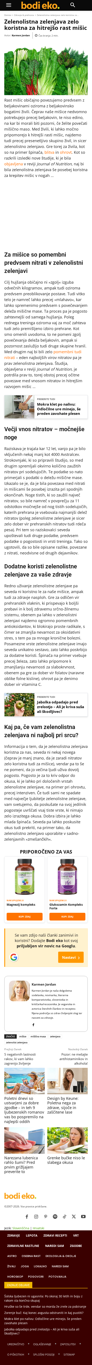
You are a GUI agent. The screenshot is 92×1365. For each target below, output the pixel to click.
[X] (73, 1216)
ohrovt (66, 152)
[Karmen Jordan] (19, 1004)
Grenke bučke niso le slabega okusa (66, 1160)
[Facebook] (33, 1024)
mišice (22, 1036)
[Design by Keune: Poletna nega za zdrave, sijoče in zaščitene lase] (67, 1081)
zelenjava (55, 1036)
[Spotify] (54, 1216)
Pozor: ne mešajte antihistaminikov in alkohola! (73, 1058)
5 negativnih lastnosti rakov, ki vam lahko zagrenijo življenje (20, 1058)
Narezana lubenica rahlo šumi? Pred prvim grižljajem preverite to (21, 1164)
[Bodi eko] (40, 5)
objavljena (13, 163)
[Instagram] (36, 1216)
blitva (49, 152)
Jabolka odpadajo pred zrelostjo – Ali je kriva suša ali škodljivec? (60, 707)
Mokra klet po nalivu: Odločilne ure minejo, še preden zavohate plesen (59, 409)
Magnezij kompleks (21, 905)
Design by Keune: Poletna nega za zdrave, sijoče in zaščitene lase (63, 1105)
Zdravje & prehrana (24, 15)
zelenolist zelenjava (16, 1042)
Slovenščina (20, 1228)
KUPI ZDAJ (25, 916)
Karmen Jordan (21, 35)
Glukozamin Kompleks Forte (66, 906)
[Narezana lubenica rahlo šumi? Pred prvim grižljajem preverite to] (24, 1140)
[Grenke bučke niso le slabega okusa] (67, 1140)
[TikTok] (64, 1216)
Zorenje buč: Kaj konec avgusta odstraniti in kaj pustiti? (43, 1313)
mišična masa (38, 1036)
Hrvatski (38, 1228)
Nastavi (71, 957)
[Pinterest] (45, 1216)
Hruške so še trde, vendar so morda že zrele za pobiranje (45, 1306)
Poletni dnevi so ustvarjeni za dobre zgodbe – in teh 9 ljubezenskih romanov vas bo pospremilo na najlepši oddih (24, 1110)
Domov (7, 15)
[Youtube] (83, 1216)
